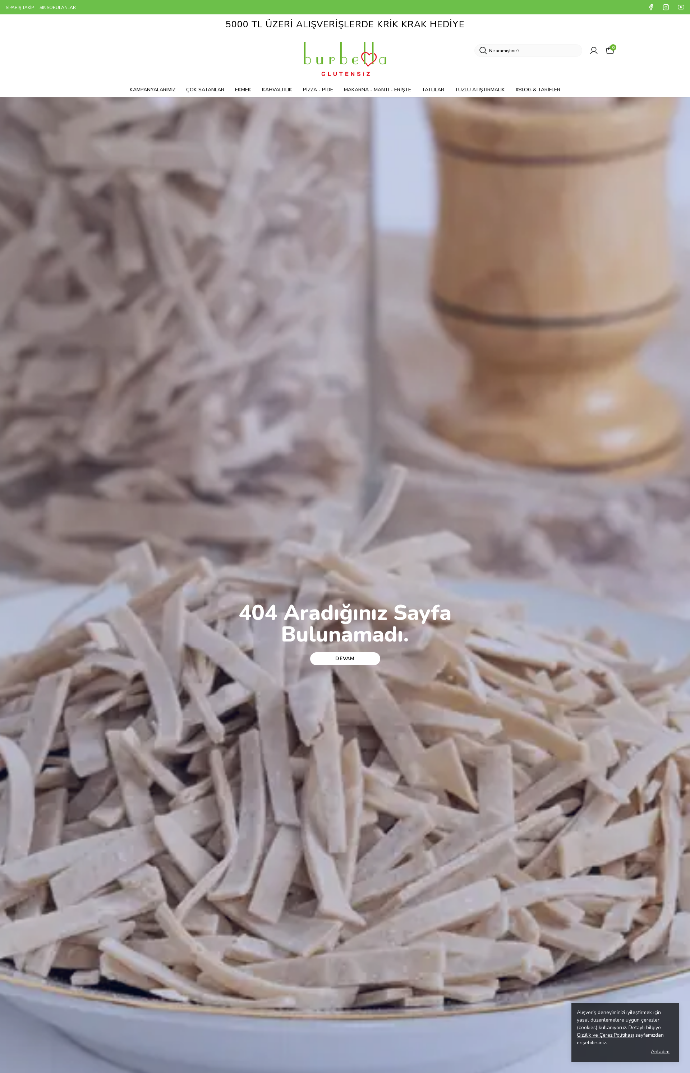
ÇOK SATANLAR (205, 89)
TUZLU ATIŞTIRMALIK (480, 89)
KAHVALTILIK (277, 89)
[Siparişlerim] (593, 50)
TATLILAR (433, 89)
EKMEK (243, 89)
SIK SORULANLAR (58, 7)
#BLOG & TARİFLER (538, 89)
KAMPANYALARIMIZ (152, 89)
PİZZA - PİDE (318, 89)
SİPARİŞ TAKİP (20, 7)
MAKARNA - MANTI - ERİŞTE (377, 89)
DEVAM (345, 658)
